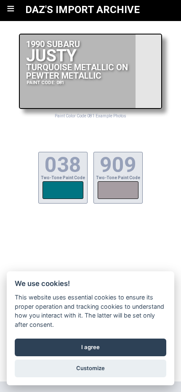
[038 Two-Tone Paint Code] (63, 198)
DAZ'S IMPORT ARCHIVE (82, 10)
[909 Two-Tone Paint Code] (118, 198)
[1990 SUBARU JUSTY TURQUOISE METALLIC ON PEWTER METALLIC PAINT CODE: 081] (91, 107)
